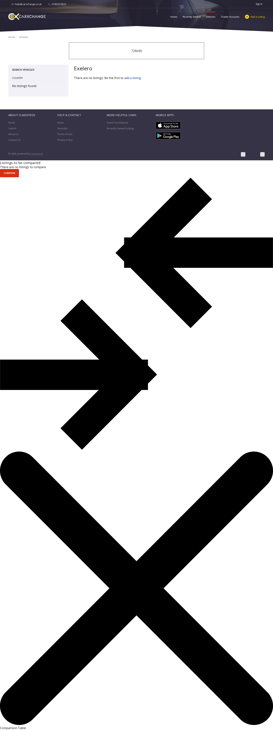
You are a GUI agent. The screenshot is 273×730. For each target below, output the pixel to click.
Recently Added (191, 16)
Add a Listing (258, 16)
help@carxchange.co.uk (28, 4)
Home (173, 16)
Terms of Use (64, 134)
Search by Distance (117, 122)
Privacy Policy (65, 140)
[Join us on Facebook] (243, 154)
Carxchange (37, 153)
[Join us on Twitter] (253, 154)
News (60, 122)
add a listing (132, 78)
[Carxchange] (27, 16)
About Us (13, 134)
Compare (9, 173)
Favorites (62, 128)
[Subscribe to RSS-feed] (262, 154)
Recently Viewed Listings (120, 128)
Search (12, 128)
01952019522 (58, 4)
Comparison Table (13, 728)
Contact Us (14, 140)
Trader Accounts (230, 16)
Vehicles (210, 16)
